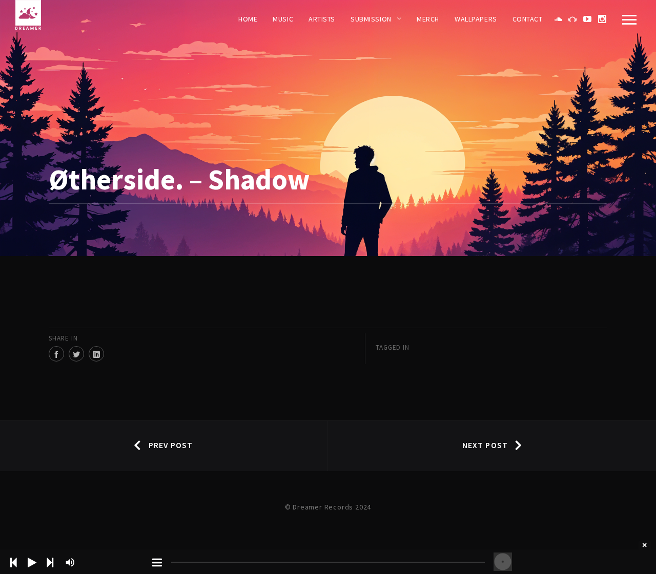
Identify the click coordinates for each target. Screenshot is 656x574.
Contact (527, 19)
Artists (322, 19)
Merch (428, 19)
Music (283, 19)
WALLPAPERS (476, 19)
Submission (371, 19)
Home (247, 19)
